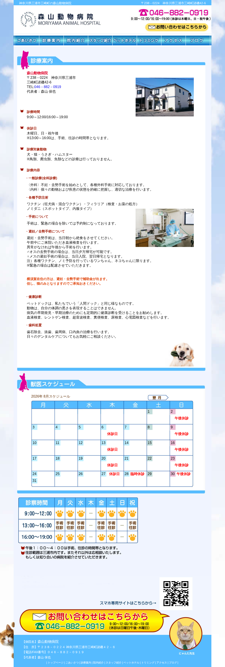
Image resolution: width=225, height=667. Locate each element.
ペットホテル (131, 662)
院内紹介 (98, 662)
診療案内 (86, 662)
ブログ (173, 662)
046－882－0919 (47, 87)
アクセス (161, 662)
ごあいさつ (72, 662)
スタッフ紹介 (114, 662)
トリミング (147, 662)
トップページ (56, 662)
